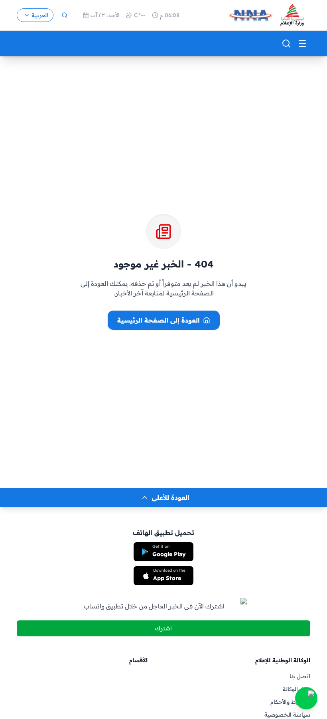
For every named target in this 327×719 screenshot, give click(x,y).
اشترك (163, 628)
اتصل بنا (300, 676)
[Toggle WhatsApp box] (306, 698)
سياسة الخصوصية (287, 714)
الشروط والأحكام (290, 701)
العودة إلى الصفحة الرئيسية (158, 320)
